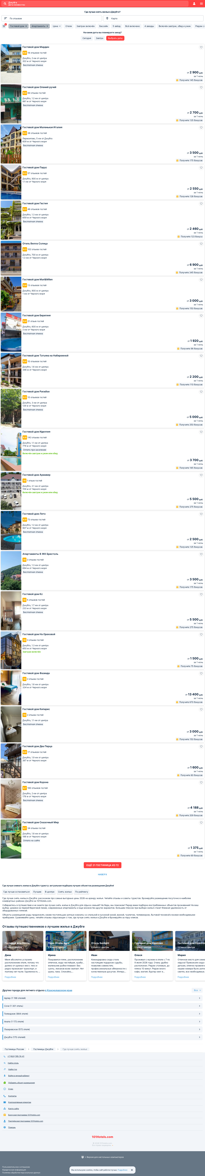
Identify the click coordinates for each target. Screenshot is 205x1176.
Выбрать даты (115, 38)
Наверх (102, 874)
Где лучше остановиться (16, 891)
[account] (194, 3)
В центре (49, 891)
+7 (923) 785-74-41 (16, 1056)
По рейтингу (81, 891)
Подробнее (10, 977)
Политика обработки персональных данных (21, 1172)
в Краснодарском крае (58, 990)
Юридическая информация (14, 1170)
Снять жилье (65, 891)
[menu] (201, 3)
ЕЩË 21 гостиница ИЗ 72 (102, 865)
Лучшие (37, 891)
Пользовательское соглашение (16, 1167)
